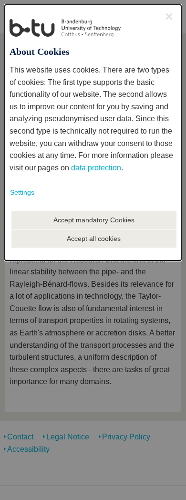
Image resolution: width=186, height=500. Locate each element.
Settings (22, 192)
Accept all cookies (94, 238)
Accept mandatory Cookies (93, 220)
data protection (96, 168)
